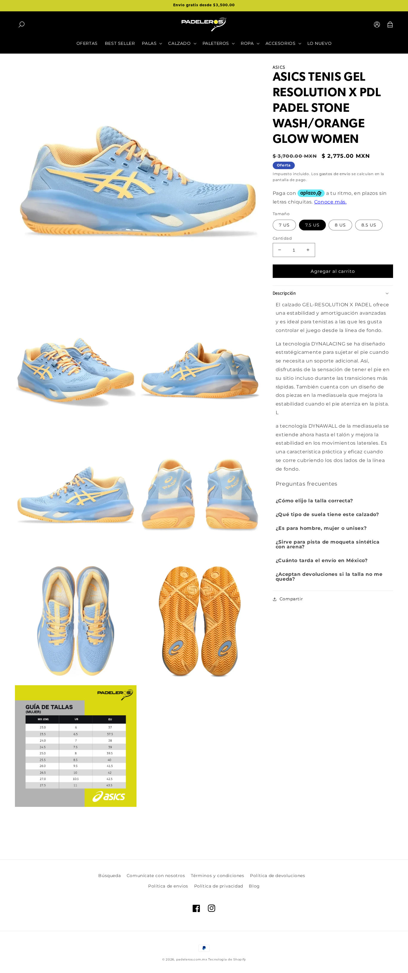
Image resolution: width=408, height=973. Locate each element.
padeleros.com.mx (191, 959)
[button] (21, 24)
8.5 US (368, 224)
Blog (254, 886)
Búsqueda (109, 875)
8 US (340, 224)
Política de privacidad (218, 886)
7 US (284, 224)
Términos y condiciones (217, 875)
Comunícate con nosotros (156, 875)
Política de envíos (168, 886)
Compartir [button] (291, 599)
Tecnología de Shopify (227, 959)
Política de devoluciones (277, 875)
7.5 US (312, 224)
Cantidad (282, 237)
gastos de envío (335, 174)
